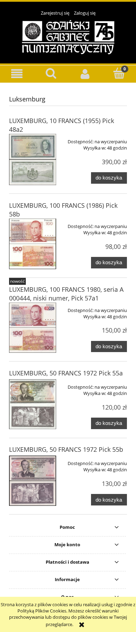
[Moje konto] (85, 74)
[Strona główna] (68, 36)
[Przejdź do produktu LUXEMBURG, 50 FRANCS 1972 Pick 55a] (32, 404)
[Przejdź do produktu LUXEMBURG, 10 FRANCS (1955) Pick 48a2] (32, 159)
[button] (17, 74)
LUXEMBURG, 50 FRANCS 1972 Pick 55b (66, 449)
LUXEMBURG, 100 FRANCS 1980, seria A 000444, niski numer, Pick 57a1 (66, 293)
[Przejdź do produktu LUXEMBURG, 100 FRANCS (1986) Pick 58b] (32, 244)
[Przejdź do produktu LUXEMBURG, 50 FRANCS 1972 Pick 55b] (32, 480)
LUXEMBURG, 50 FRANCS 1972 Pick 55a (66, 373)
